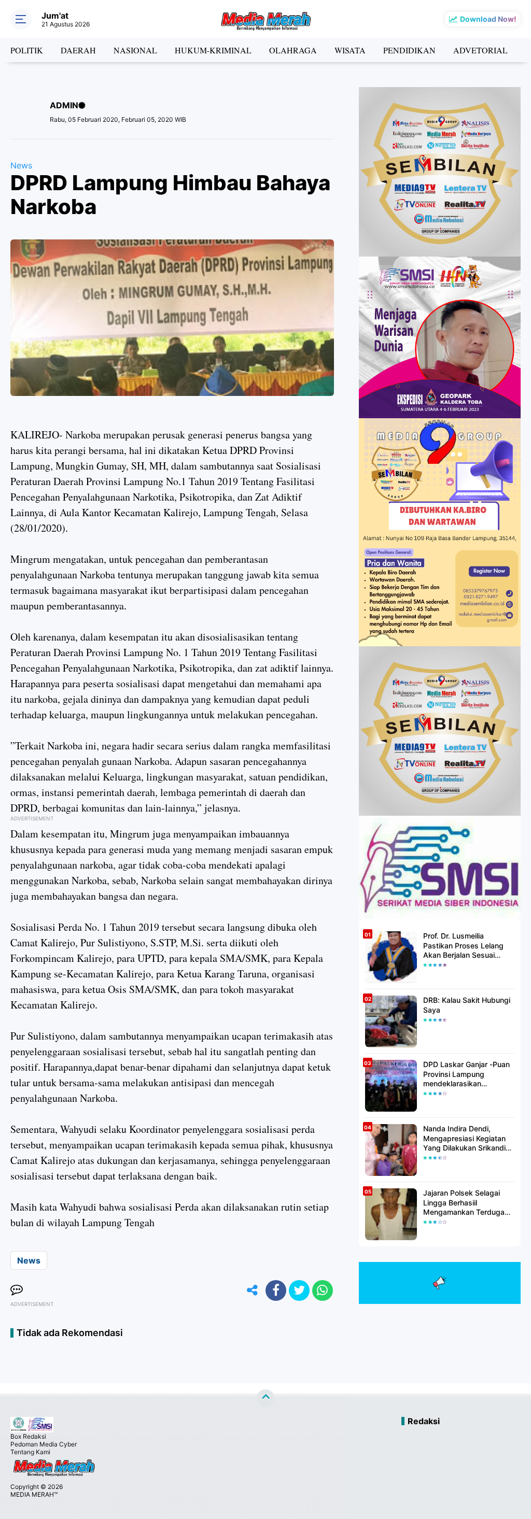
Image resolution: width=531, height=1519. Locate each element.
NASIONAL (135, 50)
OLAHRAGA (293, 50)
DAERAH (78, 50)
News (21, 165)
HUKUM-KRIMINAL (213, 50)
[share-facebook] (276, 1290)
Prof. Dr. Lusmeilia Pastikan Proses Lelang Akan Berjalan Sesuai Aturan (463, 945)
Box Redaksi (28, 1436)
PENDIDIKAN (409, 50)
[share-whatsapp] (322, 1290)
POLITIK (26, 50)
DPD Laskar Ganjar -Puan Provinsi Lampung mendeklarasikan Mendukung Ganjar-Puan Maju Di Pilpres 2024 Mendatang (466, 1074)
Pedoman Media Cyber (43, 1444)
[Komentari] (16, 1290)
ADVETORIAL (480, 50)
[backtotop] (265, 1398)
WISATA (350, 50)
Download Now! (488, 19)
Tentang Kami (30, 1452)
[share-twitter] (299, 1290)
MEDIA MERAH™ (34, 1494)
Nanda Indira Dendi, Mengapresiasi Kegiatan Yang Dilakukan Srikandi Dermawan (464, 1138)
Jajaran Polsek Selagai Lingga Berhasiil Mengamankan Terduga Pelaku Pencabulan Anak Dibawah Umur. (465, 1202)
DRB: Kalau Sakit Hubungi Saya (466, 1005)
